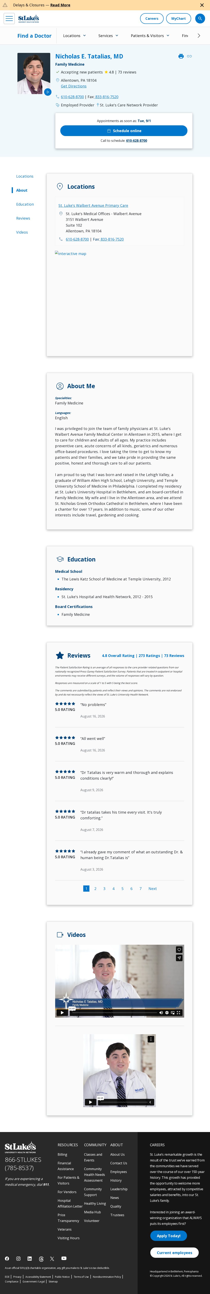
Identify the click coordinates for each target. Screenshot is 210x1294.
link (189, 56)
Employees (118, 1171)
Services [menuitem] (105, 35)
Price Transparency (68, 1218)
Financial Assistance (66, 1166)
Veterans (65, 1229)
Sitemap (53, 1281)
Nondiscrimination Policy (107, 1277)
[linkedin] (30, 1259)
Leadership (119, 1189)
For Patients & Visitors (68, 1180)
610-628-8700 (77, 239)
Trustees (117, 1215)
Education (25, 204)
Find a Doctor (34, 35)
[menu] (9, 18)
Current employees (174, 1252)
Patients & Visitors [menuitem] (147, 35)
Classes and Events (93, 1157)
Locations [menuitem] (71, 35)
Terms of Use (81, 1277)
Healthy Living (95, 1203)
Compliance (11, 1281)
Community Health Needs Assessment (94, 1175)
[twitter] (52, 1259)
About (21, 190)
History (116, 1180)
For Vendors (67, 1192)
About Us (117, 1154)
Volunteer (91, 1220)
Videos (22, 232)
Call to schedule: (124, 140)
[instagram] (18, 1259)
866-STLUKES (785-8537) (23, 1163)
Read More (60, 4)
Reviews (23, 218)
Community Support (93, 1192)
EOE (7, 1277)
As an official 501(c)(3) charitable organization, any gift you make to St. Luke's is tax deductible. (57, 1268)
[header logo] (28, 18)
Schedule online (124, 131)
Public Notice (62, 1277)
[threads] (41, 1259)
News (114, 1197)
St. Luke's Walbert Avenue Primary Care (93, 205)
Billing (62, 1154)
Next (152, 888)
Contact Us (118, 1163)
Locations (24, 176)
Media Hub (92, 1212)
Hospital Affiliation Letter (70, 1203)
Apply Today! (168, 1235)
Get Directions (74, 86)
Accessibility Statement (38, 1277)
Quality (115, 1206)
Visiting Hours (69, 1238)
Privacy (17, 1277)
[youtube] (63, 1258)
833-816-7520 (103, 96)
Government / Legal (34, 1281)
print (181, 56)
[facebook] (7, 1259)
